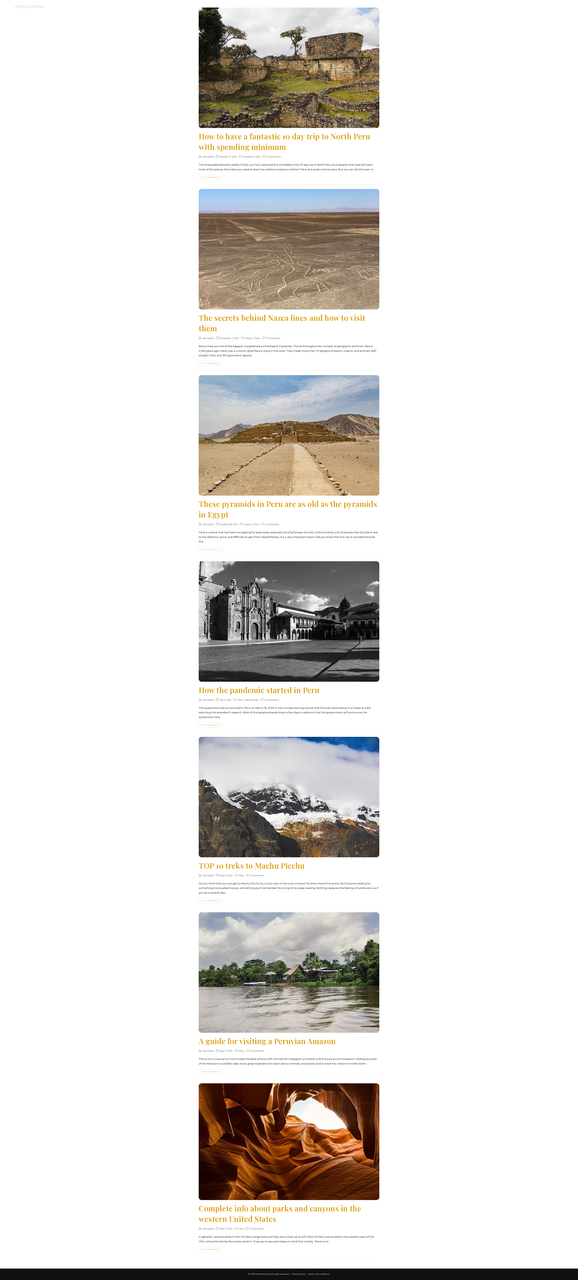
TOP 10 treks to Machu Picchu (252, 865)
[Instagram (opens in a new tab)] (563, 6)
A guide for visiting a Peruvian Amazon (267, 1041)
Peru (257, 156)
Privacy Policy (299, 1274)
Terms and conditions (319, 1274)
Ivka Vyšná (207, 156)
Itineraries (248, 156)
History (248, 338)
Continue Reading (212, 178)
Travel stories (251, 700)
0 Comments (274, 156)
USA (241, 1228)
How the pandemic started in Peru (259, 690)
